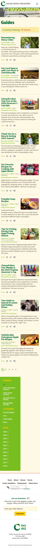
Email (14, 60)
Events (29, 480)
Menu (37, 4)
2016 (5, 466)
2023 (6, 442)
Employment (22, 483)
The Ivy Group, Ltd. (26, 545)
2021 (5, 449)
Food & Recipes (6, 344)
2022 (6, 446)
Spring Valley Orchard (8, 404)
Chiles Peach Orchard (8, 143)
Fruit (3, 240)
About (16, 480)
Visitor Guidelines (8, 483)
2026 (6, 432)
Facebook (7, 60)
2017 (5, 463)
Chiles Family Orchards (8, 45)
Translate (26, 489)
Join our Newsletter (18, 499)
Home (10, 480)
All (4, 385)
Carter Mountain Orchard (9, 77)
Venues (22, 480)
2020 (6, 452)
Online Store (33, 483)
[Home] (15, 3)
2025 (6, 435)
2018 (5, 459)
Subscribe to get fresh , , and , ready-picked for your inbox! (20, 502)
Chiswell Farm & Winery (8, 110)
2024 (6, 439)
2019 (5, 456)
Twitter (11, 60)
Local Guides (15, 75)
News (13, 43)
